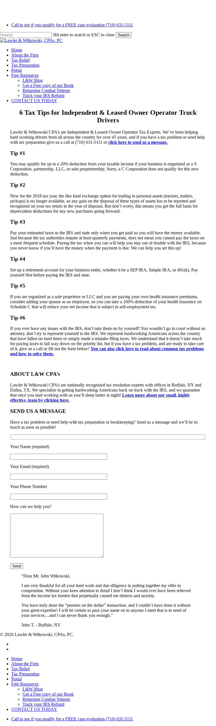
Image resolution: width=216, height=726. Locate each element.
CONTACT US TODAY (34, 709)
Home (16, 658)
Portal (16, 678)
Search (123, 35)
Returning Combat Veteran (46, 699)
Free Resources (25, 684)
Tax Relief (20, 668)
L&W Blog (32, 689)
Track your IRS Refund (43, 704)
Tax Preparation (25, 673)
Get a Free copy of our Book (48, 694)
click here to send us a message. (138, 142)
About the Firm (25, 663)
